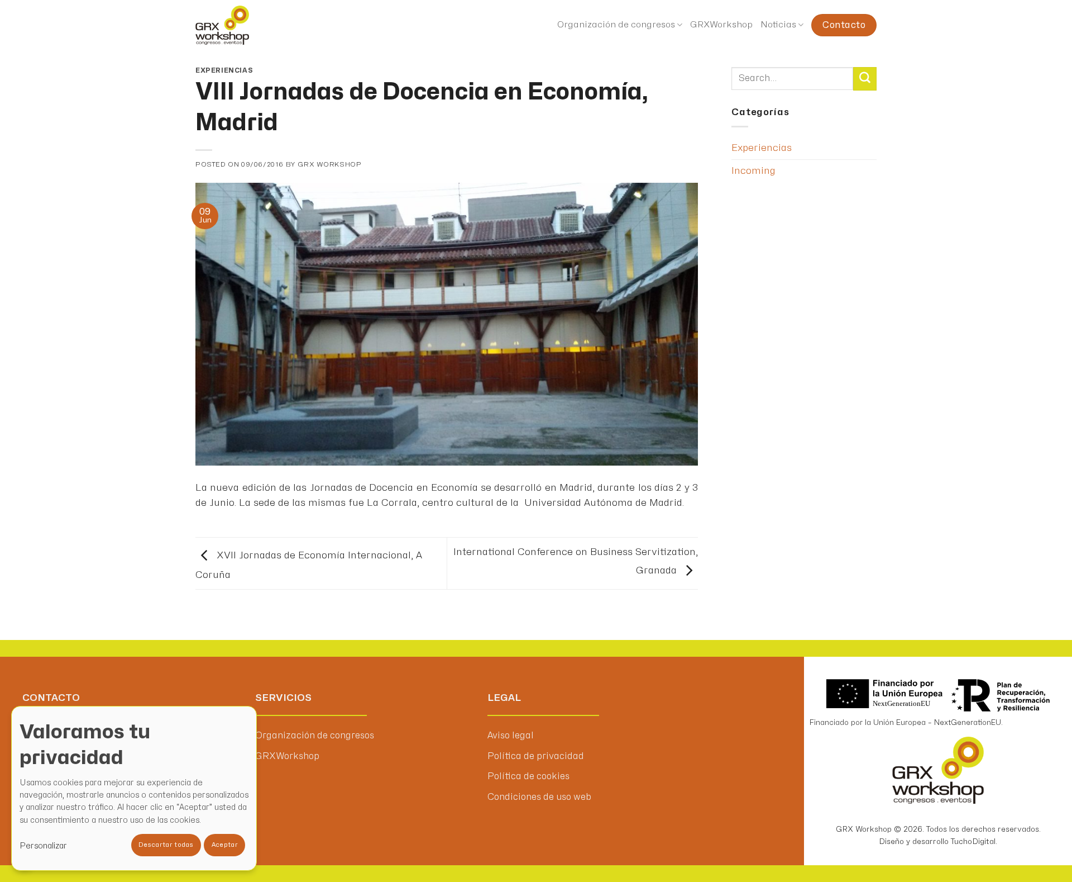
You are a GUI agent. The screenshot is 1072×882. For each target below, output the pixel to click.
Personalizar (43, 846)
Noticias (778, 25)
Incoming (753, 171)
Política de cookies (528, 776)
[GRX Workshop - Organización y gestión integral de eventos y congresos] (244, 25)
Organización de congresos (616, 25)
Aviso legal (510, 735)
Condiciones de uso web (539, 797)
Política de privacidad (535, 756)
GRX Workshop (329, 164)
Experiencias (224, 70)
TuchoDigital (973, 841)
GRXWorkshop (721, 25)
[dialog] (134, 788)
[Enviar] (865, 79)
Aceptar (225, 845)
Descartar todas (165, 845)
